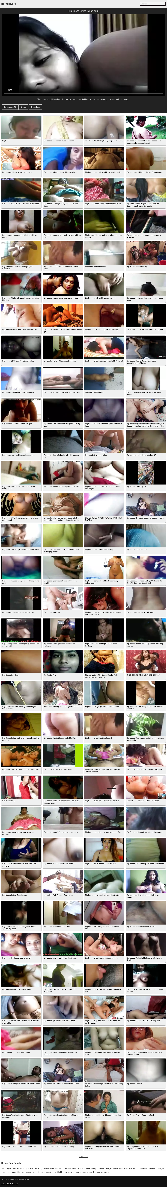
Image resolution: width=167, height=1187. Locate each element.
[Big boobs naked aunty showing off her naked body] (63, 1101)
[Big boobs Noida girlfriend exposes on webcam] (63, 630)
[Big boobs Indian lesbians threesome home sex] (104, 975)
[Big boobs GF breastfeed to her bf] (21, 944)
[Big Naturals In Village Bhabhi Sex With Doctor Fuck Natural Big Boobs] (146, 190)
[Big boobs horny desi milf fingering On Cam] (104, 881)
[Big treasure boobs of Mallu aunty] (21, 1038)
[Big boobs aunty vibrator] (146, 535)
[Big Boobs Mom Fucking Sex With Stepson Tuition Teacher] (104, 755)
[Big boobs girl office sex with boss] (63, 755)
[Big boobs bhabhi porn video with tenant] (21, 378)
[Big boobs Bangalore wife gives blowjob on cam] (104, 1038)
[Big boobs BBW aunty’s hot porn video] (21, 347)
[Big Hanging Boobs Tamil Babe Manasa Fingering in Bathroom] (146, 1132)
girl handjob (55, 99)
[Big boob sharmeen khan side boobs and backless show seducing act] (146, 127)
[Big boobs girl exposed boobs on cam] (104, 850)
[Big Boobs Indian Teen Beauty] (21, 881)
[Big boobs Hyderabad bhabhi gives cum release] (63, 1038)
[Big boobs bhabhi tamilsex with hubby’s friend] (104, 347)
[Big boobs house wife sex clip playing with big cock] (63, 221)
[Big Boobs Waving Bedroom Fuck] (146, 1101)
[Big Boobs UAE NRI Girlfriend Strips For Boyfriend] (63, 975)
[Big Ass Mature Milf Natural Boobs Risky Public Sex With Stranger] (104, 661)
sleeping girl (66, 99)
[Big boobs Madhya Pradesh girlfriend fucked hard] (104, 410)
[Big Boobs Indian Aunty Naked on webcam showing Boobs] (146, 1038)
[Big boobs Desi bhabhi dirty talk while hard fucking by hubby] (63, 535)
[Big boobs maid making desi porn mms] (21, 441)
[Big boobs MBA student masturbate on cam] (63, 1070)
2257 (3, 1183)
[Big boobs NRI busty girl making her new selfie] (104, 913)
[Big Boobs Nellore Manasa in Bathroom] (63, 347)
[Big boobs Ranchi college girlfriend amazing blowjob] (146, 630)
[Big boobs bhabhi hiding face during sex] (146, 1007)
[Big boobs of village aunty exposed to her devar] (63, 190)
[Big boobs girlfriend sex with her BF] (146, 441)
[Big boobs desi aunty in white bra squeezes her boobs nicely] (104, 598)
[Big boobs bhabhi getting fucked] (104, 724)
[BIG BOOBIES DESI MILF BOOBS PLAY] (146, 661)
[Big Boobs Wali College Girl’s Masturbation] (21, 315)
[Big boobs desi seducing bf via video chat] (21, 1132)
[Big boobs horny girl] (63, 598)
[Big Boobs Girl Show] (21, 661)
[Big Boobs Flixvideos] (21, 787)
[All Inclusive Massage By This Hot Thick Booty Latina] (104, 1070)
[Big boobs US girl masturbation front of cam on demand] (21, 504)
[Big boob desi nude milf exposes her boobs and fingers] (104, 473)
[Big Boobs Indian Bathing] (146, 253)
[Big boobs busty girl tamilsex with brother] (104, 787)
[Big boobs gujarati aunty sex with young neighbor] (63, 567)
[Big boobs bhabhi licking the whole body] (104, 315)
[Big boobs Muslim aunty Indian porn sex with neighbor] (146, 692)
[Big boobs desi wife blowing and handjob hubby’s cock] (21, 692)
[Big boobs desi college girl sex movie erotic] (104, 158)
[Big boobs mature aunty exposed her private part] (21, 567)
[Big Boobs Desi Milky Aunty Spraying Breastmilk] (21, 253)
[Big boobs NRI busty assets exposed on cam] (146, 504)
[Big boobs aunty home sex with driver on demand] (21, 850)
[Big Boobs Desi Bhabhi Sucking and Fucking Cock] (63, 410)
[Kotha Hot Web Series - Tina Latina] (63, 881)
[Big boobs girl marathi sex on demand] (63, 1007)
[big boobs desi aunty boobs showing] (63, 1132)
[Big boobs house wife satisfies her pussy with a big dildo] (21, 1007)
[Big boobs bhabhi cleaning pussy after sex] (63, 473)
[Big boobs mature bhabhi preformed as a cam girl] (63, 315)
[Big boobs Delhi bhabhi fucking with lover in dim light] (146, 944)
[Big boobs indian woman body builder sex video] (63, 253)
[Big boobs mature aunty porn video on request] (21, 818)
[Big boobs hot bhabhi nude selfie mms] (63, 127)
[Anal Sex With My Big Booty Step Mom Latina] (104, 127)
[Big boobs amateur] (146, 1070)
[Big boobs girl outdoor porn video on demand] (146, 850)
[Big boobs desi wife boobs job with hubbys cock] (63, 441)
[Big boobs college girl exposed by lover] (21, 598)
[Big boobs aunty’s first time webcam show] (63, 818)
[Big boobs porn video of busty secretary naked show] (104, 567)
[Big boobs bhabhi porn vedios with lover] (104, 944)
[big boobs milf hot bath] (104, 378)
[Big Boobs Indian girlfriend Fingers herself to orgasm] (21, 724)
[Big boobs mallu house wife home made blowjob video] (21, 473)
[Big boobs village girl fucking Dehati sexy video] (104, 692)
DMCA (8, 1183)
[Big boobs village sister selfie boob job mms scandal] (146, 975)
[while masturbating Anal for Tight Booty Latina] (63, 692)
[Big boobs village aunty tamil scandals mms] (104, 190)
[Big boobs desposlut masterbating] (104, 535)
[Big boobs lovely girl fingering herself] (104, 284)
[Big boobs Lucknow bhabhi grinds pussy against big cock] (21, 913)
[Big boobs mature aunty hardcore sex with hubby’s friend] (63, 787)
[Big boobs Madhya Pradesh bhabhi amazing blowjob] (21, 284)
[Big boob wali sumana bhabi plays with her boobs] (21, 221)
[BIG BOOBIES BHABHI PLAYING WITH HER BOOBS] (104, 504)
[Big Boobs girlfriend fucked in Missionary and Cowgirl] (104, 221)
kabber (85, 99)
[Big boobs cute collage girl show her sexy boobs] (146, 378)
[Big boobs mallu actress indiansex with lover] (21, 755)
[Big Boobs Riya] (63, 661)
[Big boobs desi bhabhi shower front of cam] (146, 158)
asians (46, 99)
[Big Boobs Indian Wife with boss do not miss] (146, 818)
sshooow (77, 99)
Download (35, 107)
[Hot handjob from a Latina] (104, 441)
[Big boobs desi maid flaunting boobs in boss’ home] (146, 284)
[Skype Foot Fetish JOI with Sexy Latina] (146, 787)
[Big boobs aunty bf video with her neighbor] (146, 755)
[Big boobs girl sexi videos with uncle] (21, 158)
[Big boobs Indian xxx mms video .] (63, 913)
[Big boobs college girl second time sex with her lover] (104, 1132)
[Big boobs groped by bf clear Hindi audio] (63, 944)
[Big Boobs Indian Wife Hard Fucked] (146, 913)
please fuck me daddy (119, 99)
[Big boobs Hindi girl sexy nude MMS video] (63, 724)
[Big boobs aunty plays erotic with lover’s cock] (21, 1070)
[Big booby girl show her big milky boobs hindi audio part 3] (21, 630)
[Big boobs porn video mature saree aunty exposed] (146, 221)
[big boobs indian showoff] (104, 253)
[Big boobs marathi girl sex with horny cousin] (21, 535)
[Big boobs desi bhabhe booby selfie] (63, 850)
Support (15, 1183)
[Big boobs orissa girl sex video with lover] (63, 158)
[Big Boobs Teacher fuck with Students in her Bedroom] (21, 1101)
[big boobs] (21, 127)
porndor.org (8, 3)
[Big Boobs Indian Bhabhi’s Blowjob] (21, 975)
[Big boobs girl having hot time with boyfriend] (63, 378)
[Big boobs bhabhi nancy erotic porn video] (63, 284)
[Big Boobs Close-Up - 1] (146, 473)
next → (83, 1156)
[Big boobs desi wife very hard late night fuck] (104, 818)
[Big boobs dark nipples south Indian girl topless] (146, 881)
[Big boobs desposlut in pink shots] (146, 598)
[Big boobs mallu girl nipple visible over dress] (21, 190)
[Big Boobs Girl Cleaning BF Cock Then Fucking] (104, 630)
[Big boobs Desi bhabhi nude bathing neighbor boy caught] (146, 724)
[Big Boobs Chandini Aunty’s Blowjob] (21, 410)
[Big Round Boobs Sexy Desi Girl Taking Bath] (146, 315)
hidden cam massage (99, 99)
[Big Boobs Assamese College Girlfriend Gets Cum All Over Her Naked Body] (146, 567)
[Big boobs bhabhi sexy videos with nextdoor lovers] (104, 1101)
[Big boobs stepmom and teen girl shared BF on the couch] (104, 1007)
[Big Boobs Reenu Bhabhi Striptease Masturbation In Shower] (146, 347)
